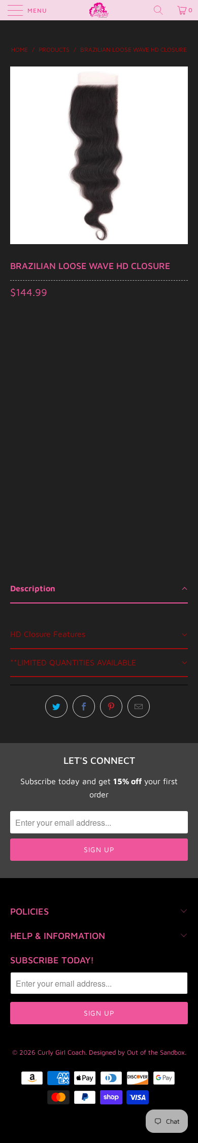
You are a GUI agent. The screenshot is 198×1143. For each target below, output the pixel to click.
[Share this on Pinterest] (111, 706)
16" (46, 364)
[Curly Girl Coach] (99, 10)
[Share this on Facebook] (84, 706)
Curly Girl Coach (61, 1052)
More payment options (99, 477)
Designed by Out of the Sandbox (137, 1052)
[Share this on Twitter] (56, 706)
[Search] (162, 10)
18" (72, 364)
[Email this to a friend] (138, 706)
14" (21, 364)
